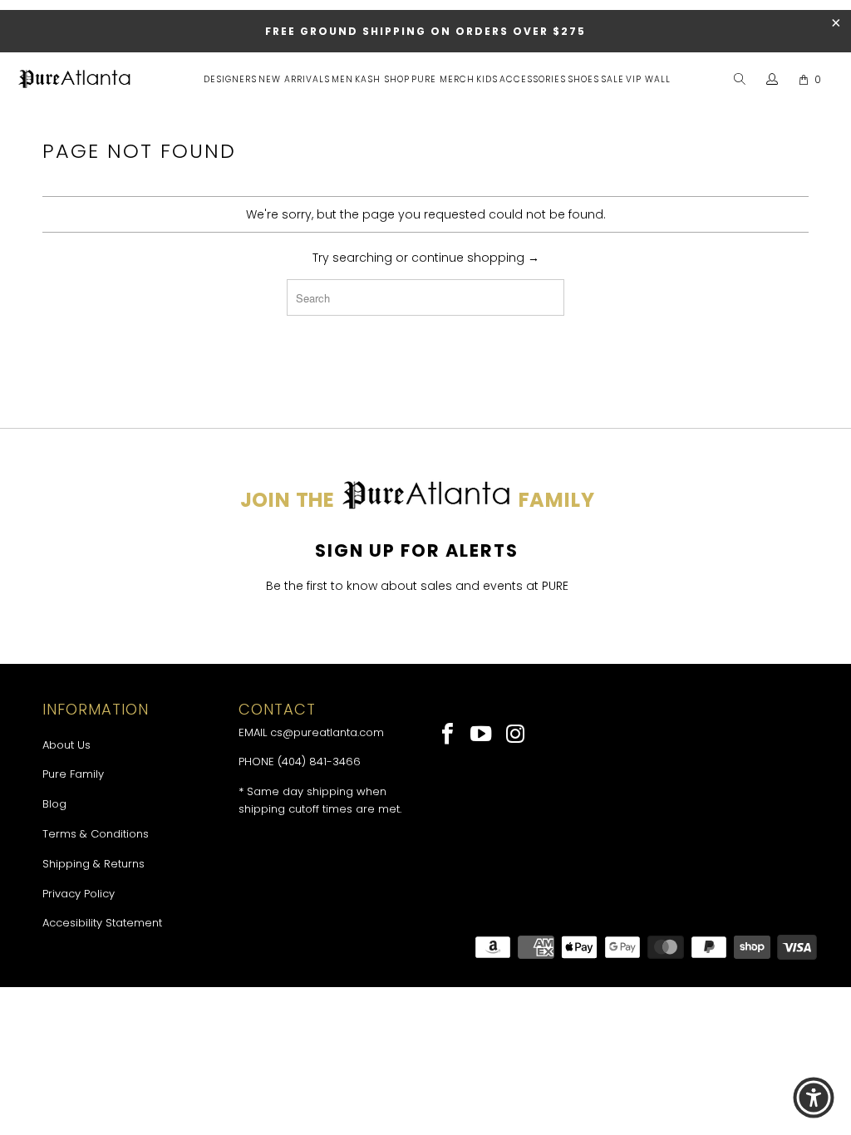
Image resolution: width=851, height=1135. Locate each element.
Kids (487, 79)
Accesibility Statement (102, 923)
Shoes (583, 79)
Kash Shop (382, 79)
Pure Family (73, 774)
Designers (230, 79)
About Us (66, 745)
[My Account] (772, 79)
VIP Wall (648, 79)
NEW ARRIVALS (294, 79)
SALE (612, 79)
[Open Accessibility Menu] (813, 1097)
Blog (54, 804)
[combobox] (425, 297)
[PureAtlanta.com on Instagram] (515, 735)
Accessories (532, 79)
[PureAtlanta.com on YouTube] (482, 735)
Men (342, 79)
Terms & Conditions (95, 834)
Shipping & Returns (93, 864)
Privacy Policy (78, 894)
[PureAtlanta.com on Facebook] (448, 735)
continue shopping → (475, 257)
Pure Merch (443, 79)
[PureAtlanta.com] (75, 80)
